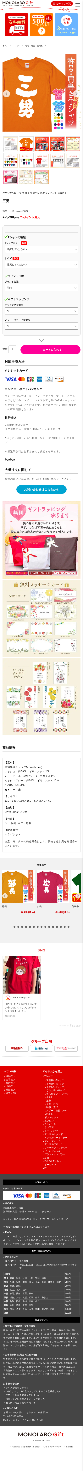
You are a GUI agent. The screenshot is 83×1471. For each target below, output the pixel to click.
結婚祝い (10, 1089)
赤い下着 (49, 1127)
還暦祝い (10, 1076)
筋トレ (49, 1114)
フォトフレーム (52, 1141)
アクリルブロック (53, 1144)
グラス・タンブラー (54, 1154)
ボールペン (50, 1164)
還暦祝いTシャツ (55, 1080)
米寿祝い (10, 1083)
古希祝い (10, 1079)
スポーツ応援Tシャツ (57, 1110)
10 (49, 927)
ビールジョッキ (52, 1151)
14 (65, 927)
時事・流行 (52, 1107)
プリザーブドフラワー (56, 1147)
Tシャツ (48, 1076)
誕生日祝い (11, 1093)
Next (76, 94)
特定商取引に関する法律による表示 (26, 1447)
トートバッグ (51, 1131)
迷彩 (48, 1100)
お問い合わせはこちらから (41, 489)
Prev (7, 94)
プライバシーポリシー (52, 1447)
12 (57, 927)
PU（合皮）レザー (54, 1161)
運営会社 (69, 1447)
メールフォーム (16, 1420)
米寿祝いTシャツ (55, 1087)
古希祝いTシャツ (55, 1083)
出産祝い (10, 1086)
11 (53, 927)
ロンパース (50, 1124)
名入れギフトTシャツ (57, 1093)
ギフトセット (51, 1117)
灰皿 (46, 1158)
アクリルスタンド (53, 1134)
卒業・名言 (52, 1104)
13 (61, 927)
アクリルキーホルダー (56, 1137)
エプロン (49, 1120)
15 (68, 927)
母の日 (49, 1097)
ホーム (5, 46)
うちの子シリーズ (55, 1090)
